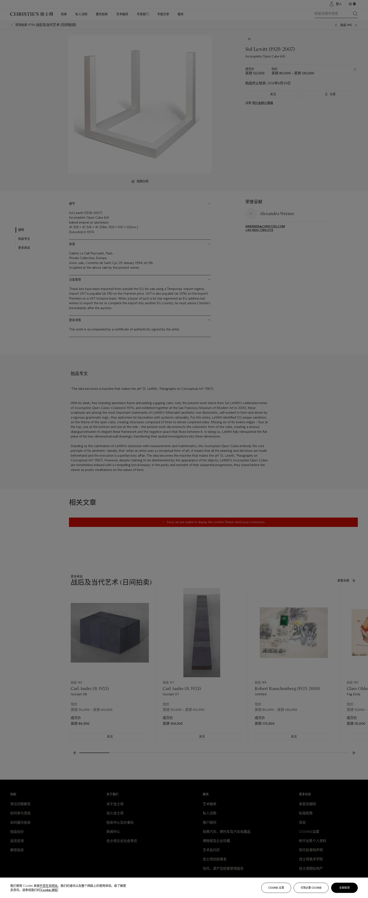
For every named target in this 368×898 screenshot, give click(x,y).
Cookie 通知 (49, 890)
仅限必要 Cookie (311, 887)
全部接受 (344, 887)
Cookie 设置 (276, 887)
